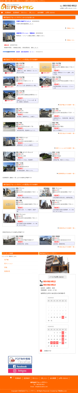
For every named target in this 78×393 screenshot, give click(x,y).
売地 (5, 267)
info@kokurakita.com (41, 386)
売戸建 (6, 259)
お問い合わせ (50, 12)
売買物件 (8, 12)
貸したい (32, 12)
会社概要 (40, 12)
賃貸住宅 (7, 271)
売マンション (8, 263)
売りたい (24, 12)
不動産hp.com (62, 391)
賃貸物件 (16, 12)
